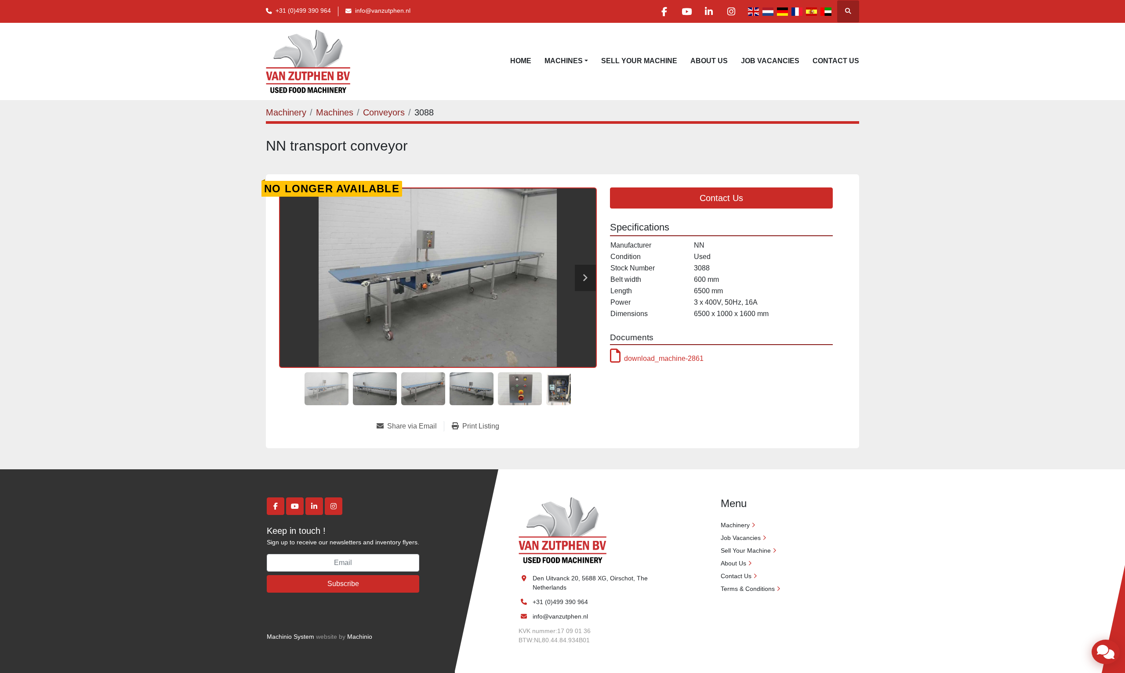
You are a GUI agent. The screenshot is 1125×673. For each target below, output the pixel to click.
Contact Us (836, 61)
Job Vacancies (770, 61)
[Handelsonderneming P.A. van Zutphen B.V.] (562, 529)
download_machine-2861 (664, 358)
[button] (566, 61)
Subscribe (343, 583)
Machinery (735, 525)
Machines (563, 61)
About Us (709, 61)
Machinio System (290, 636)
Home (520, 61)
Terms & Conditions (748, 588)
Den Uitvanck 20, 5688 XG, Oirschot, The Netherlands (591, 583)
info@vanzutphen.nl (382, 10)
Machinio (359, 636)
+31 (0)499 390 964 (303, 10)
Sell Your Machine (639, 61)
